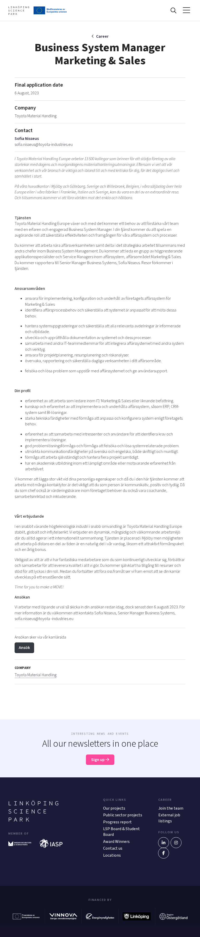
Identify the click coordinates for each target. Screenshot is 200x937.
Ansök (24, 647)
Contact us (112, 848)
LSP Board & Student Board (121, 831)
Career (102, 36)
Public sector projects (122, 815)
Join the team (170, 808)
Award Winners (116, 841)
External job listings (169, 818)
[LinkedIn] (163, 842)
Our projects (114, 808)
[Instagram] (176, 842)
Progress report (117, 822)
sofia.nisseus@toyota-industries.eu (44, 144)
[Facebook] (163, 853)
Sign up (98, 760)
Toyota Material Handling (36, 116)
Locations (112, 855)
